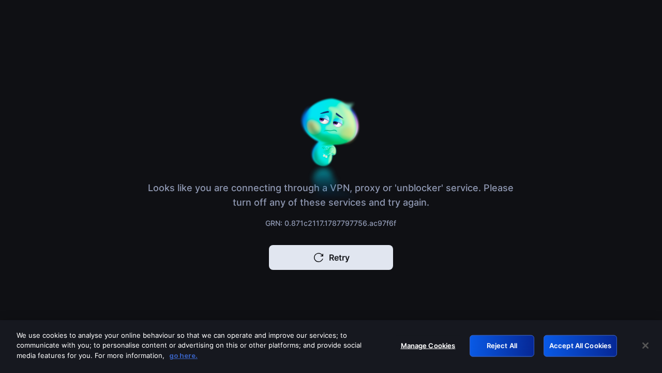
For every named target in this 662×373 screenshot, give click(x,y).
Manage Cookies (428, 345)
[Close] (645, 345)
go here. (183, 355)
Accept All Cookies (580, 345)
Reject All (502, 345)
